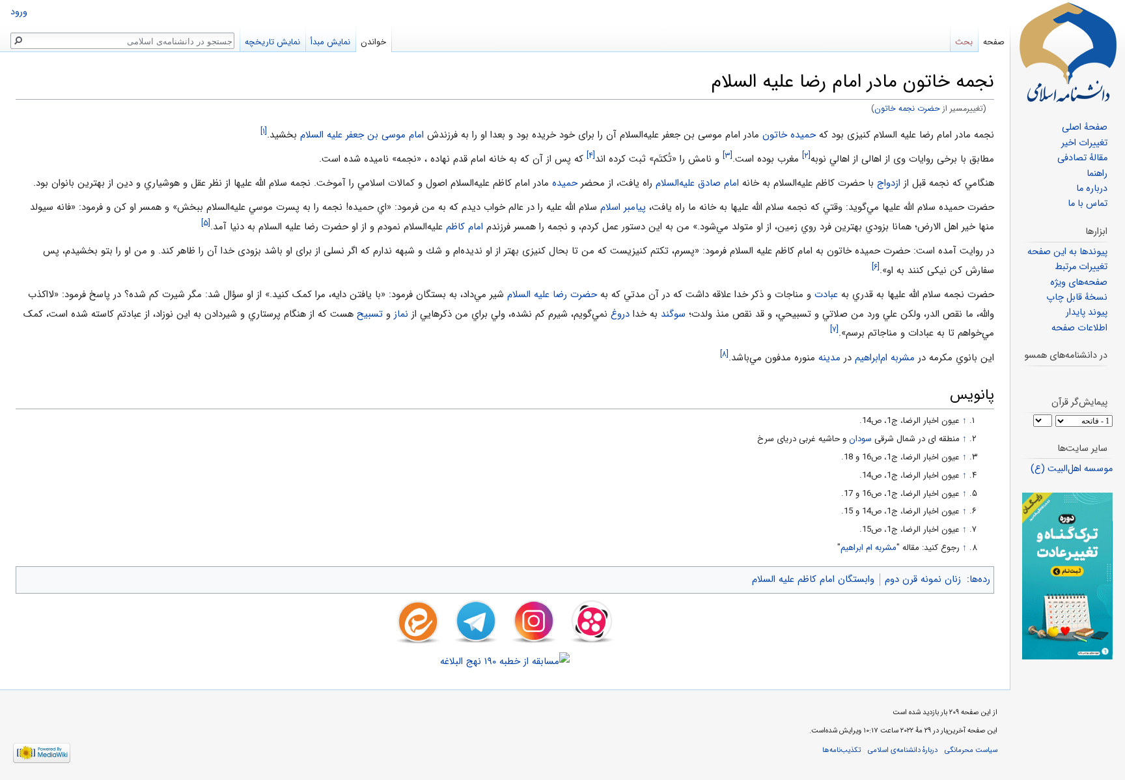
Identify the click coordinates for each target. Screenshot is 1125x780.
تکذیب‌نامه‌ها (841, 750)
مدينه (829, 358)
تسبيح (370, 314)
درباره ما (1091, 188)
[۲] (806, 155)
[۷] (834, 329)
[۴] (591, 155)
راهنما (1097, 173)
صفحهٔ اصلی (1084, 127)
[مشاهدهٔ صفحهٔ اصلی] (1068, 52)
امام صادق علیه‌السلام (697, 183)
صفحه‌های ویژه (1078, 282)
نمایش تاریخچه (272, 42)
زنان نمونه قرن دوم (923, 579)
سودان (860, 439)
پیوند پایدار (1086, 312)
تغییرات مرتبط (1081, 266)
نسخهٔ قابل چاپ (1076, 297)
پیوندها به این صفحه (1067, 251)
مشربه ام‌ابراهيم (885, 358)
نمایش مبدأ (330, 42)
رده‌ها (979, 579)
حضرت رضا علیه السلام (552, 294)
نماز (401, 314)
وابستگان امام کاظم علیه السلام (813, 579)
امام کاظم (464, 227)
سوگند (673, 314)
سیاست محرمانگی (971, 750)
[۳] (727, 155)
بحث (964, 42)
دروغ (620, 314)
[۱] (263, 131)
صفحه (994, 42)
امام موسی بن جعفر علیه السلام (362, 135)
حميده (564, 183)
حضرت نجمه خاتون (907, 108)
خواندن (373, 42)
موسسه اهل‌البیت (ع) (1072, 468)
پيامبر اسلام (623, 207)
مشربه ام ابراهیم (868, 548)
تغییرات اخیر (1084, 143)
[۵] (205, 223)
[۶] (876, 267)
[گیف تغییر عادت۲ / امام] (1067, 576)
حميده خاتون (789, 135)
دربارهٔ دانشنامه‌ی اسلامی (903, 750)
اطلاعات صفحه (1079, 328)
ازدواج (888, 183)
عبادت (826, 294)
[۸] (724, 354)
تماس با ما (1087, 203)
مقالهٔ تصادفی (1082, 158)
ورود (18, 12)
